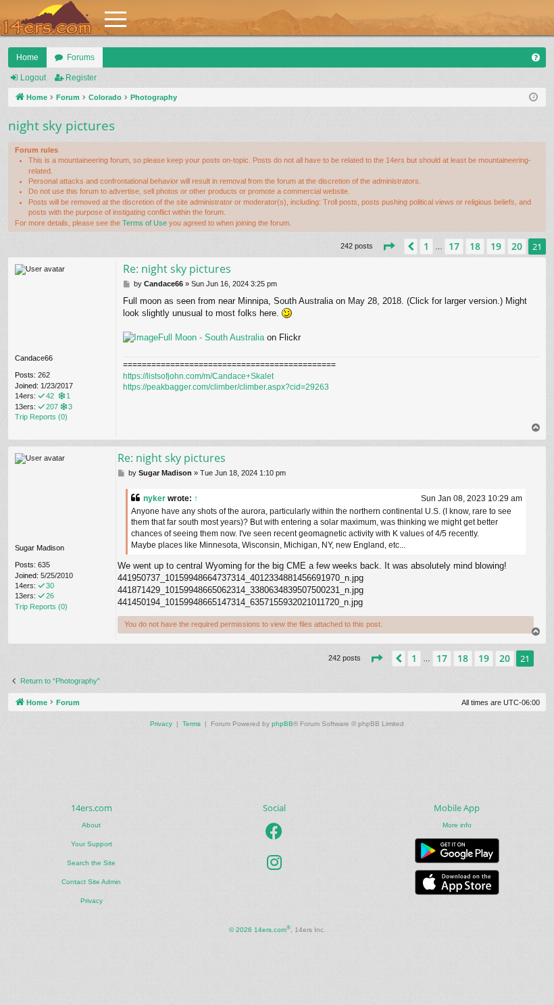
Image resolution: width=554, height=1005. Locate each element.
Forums (81, 57)
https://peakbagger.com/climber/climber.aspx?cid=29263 (226, 387)
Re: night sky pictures (177, 269)
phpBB (282, 723)
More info (457, 825)
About (91, 825)
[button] (388, 246)
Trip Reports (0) (41, 417)
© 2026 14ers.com (260, 929)
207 (52, 407)
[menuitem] (536, 57)
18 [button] (475, 246)
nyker (154, 498)
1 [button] (426, 246)
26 (50, 596)
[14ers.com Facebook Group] (274, 831)
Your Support (91, 844)
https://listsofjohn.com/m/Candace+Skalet (198, 376)
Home (27, 57)
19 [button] (495, 246)
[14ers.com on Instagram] (274, 862)
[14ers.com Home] (47, 17)
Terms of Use (144, 223)
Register (81, 77)
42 (50, 396)
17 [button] (454, 246)
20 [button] (516, 246)
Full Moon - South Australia (211, 337)
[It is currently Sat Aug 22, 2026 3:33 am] (533, 97)
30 (50, 586)
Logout (33, 77)
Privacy (91, 900)
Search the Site (91, 863)
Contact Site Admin (91, 881)
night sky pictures (61, 125)
